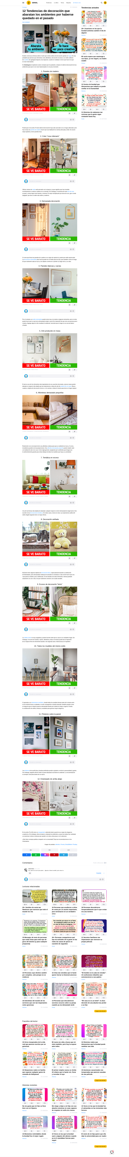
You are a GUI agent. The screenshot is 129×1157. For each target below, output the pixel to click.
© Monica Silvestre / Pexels (39, 817)
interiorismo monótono (38, 702)
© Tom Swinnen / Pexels (36, 242)
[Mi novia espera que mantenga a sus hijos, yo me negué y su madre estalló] (94, 45)
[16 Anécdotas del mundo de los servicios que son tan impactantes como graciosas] (35, 990)
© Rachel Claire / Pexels (38, 304)
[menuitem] (49, 2)
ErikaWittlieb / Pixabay (71, 844)
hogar (69, 55)
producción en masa (65, 386)
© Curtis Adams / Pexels (27, 113)
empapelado (41, 832)
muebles (26, 59)
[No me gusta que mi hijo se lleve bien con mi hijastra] (35, 1095)
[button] (30, 850)
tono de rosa (70, 191)
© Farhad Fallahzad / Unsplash (28, 687)
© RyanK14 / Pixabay (26, 242)
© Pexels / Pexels (35, 558)
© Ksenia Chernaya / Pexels (28, 622)
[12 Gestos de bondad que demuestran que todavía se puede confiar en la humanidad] (94, 73)
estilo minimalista (37, 319)
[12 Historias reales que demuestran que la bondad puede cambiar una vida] (94, 1031)
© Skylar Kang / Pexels (27, 558)
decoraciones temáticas (36, 513)
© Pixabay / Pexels (26, 369)
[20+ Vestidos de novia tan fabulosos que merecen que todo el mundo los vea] (35, 896)
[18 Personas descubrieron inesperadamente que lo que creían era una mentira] (94, 896)
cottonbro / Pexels (60, 844)
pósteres (27, 770)
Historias (83, 35)
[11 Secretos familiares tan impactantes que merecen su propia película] (94, 926)
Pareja (53, 1007)
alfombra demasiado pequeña (55, 448)
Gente (82, 118)
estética (27, 637)
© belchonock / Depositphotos (28, 496)
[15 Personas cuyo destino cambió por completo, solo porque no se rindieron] (35, 962)
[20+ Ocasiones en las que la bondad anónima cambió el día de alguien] (94, 18)
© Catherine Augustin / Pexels (42, 687)
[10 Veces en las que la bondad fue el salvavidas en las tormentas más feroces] (94, 1095)
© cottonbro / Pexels (26, 755)
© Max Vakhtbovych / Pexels (28, 817)
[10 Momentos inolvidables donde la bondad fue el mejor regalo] (35, 1123)
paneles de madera (35, 129)
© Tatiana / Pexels (34, 369)
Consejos (24, 7)
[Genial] (32, 3)
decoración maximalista (30, 259)
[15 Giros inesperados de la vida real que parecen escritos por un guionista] (35, 1031)
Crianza (83, 63)
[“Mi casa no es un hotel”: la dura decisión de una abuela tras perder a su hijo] (94, 990)
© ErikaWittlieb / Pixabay (38, 113)
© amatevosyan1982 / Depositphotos (41, 431)
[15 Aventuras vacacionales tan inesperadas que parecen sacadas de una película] (94, 1059)
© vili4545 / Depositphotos (27, 431)
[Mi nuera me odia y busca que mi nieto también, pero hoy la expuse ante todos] (64, 1031)
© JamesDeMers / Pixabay (27, 174)
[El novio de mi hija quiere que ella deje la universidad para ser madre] (94, 1123)
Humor (24, 946)
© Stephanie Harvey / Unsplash (40, 622)
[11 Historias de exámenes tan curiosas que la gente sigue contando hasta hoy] (94, 101)
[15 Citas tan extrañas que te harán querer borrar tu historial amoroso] (64, 962)
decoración (46, 572)
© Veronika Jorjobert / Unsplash (41, 496)
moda (33, 189)
